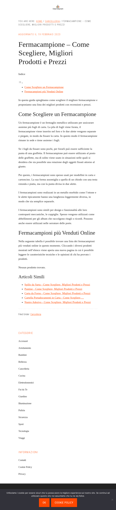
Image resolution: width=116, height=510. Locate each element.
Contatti (22, 460)
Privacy (22, 474)
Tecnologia (23, 431)
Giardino (22, 396)
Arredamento (24, 348)
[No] (112, 499)
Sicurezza (23, 417)
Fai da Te (22, 389)
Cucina (21, 375)
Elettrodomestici (26, 382)
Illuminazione (24, 403)
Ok (44, 502)
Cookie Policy (25, 467)
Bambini (22, 355)
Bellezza (22, 362)
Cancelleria (35, 314)
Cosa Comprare (58, 7)
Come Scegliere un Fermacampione (44, 87)
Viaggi (21, 438)
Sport (21, 424)
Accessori (23, 341)
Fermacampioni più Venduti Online (43, 91)
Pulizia (21, 410)
